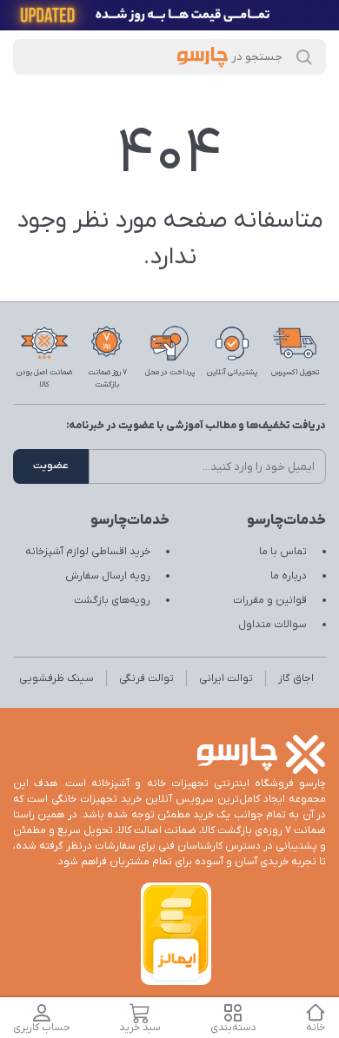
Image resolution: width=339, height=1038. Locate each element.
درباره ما (288, 576)
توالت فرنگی (146, 678)
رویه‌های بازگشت (112, 600)
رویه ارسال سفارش (107, 576)
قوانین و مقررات (270, 600)
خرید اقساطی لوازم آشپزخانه (87, 552)
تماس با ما (283, 552)
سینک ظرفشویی (56, 678)
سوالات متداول (272, 624)
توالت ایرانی (226, 678)
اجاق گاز (296, 678)
